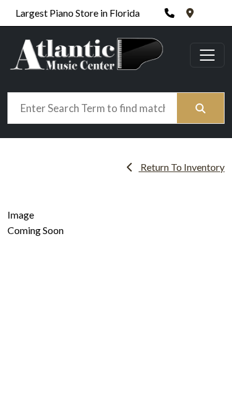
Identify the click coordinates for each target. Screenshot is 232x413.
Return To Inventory (182, 167)
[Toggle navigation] (207, 55)
